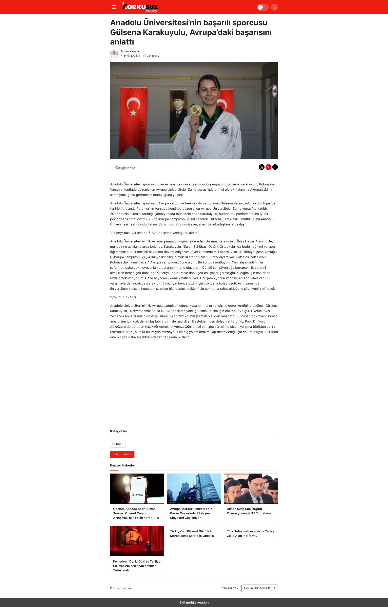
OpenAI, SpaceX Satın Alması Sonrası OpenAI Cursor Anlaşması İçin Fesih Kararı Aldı (136, 513)
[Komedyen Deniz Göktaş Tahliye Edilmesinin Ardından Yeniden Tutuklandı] (137, 541)
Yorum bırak (122, 454)
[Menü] (114, 7)
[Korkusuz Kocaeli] (140, 7)
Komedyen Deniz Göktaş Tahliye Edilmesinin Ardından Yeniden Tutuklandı (136, 565)
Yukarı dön (230, 588)
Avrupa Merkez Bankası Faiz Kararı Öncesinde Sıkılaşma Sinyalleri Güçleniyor (191, 513)
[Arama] (274, 7)
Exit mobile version (194, 602)
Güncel (117, 443)
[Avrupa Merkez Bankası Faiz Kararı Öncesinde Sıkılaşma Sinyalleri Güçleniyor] (194, 489)
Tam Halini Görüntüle (260, 588)
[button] (262, 167)
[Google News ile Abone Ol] (125, 168)
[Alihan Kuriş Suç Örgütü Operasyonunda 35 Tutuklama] (251, 489)
